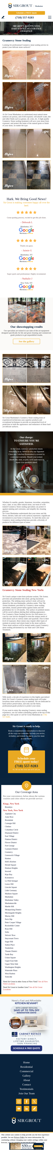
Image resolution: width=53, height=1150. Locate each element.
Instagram (19, 1101)
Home (26, 1062)
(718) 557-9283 (24, 17)
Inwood (8, 871)
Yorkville (8, 977)
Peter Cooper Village (13, 922)
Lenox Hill (9, 884)
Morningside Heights (13, 913)
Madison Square (11, 894)
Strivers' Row (10, 935)
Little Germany (11, 890)
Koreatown (9, 878)
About (26, 1080)
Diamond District (11, 833)
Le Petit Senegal (11, 881)
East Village (9, 836)
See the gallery (26, 341)
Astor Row (9, 817)
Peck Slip (8, 919)
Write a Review (2, 17)
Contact (26, 1084)
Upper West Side (11, 964)
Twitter (34, 1101)
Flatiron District (11, 839)
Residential (26, 1066)
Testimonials (26, 1088)
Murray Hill (9, 916)
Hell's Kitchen (10, 862)
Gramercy (9, 852)
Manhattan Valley (12, 900)
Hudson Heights (11, 868)
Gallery (26, 1075)
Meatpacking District (13, 910)
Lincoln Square (11, 887)
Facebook (26, 1101)
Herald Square (10, 865)
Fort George (9, 846)
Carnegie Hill (10, 823)
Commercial (26, 1071)
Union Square (10, 958)
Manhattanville (11, 903)
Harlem (8, 858)
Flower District (11, 842)
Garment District (11, 849)
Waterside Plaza (11, 970)
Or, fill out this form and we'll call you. (26, 769)
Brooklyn (8, 807)
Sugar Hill (9, 942)
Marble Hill (9, 906)
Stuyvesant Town (11, 938)
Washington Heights (13, 967)
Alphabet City (10, 814)
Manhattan (9, 897)
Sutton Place (10, 945)
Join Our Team (26, 1093)
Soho (7, 932)
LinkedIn (26, 1108)
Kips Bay (8, 874)
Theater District (11, 951)
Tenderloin (9, 948)
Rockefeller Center (12, 926)
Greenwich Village (12, 855)
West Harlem (10, 974)
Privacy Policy (19, 1137)
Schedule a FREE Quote (26, 13)
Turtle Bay (9, 954)
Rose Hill (8, 929)
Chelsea (8, 826)
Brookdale (9, 820)
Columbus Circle (11, 830)
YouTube (19, 1108)
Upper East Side (11, 961)
